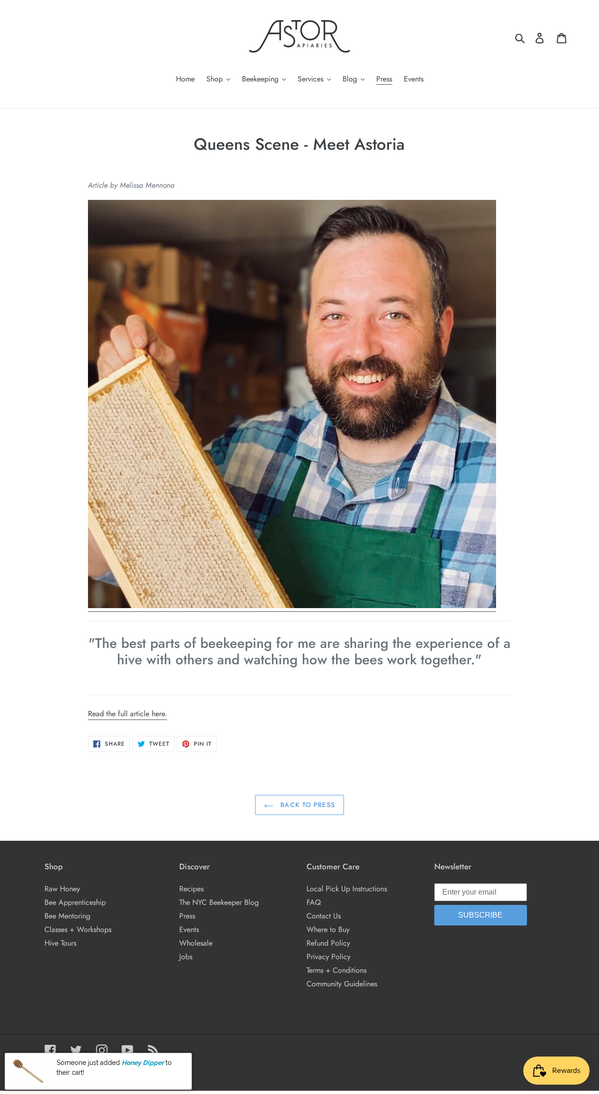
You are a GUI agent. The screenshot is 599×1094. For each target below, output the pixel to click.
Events (189, 929)
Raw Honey (62, 888)
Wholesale (195, 943)
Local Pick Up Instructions (347, 888)
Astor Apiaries (86, 1069)
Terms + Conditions (336, 970)
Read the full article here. (127, 713)
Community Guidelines (342, 983)
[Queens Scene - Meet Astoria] (292, 606)
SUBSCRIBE (480, 915)
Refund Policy (328, 943)
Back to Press (306, 804)
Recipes (191, 888)
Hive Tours (60, 943)
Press (187, 915)
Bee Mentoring (67, 915)
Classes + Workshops (77, 929)
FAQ (314, 902)
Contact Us (324, 915)
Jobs (185, 956)
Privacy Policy (329, 956)
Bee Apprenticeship (75, 902)
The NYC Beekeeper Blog (219, 902)
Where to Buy (328, 929)
